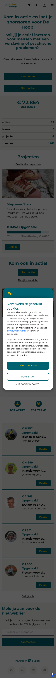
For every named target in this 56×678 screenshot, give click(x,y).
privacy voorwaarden (17, 330)
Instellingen (28, 376)
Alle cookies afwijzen (28, 384)
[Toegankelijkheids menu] (52, 674)
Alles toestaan (28, 365)
